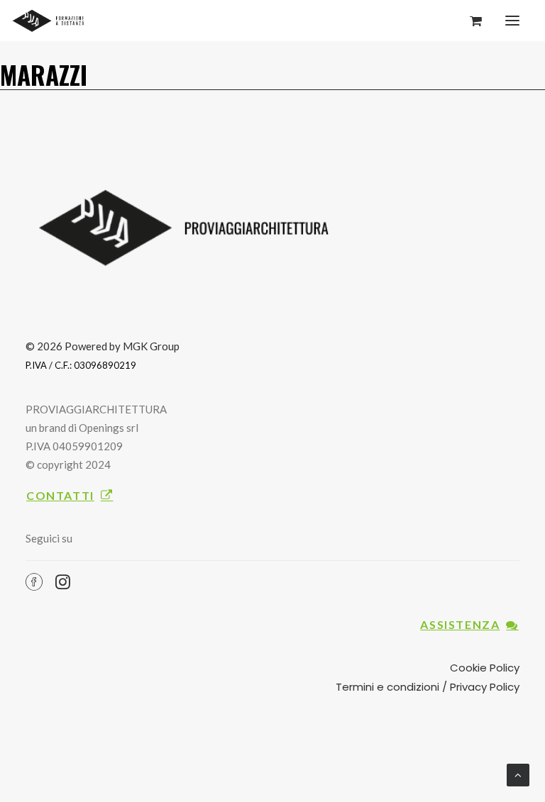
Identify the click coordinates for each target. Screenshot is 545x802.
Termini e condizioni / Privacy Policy (427, 686)
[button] (512, 20)
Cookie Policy (484, 667)
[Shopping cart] (469, 20)
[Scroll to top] (518, 773)
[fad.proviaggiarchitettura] (50, 20)
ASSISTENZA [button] (460, 624)
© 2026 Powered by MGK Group (103, 346)
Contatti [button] (60, 495)
